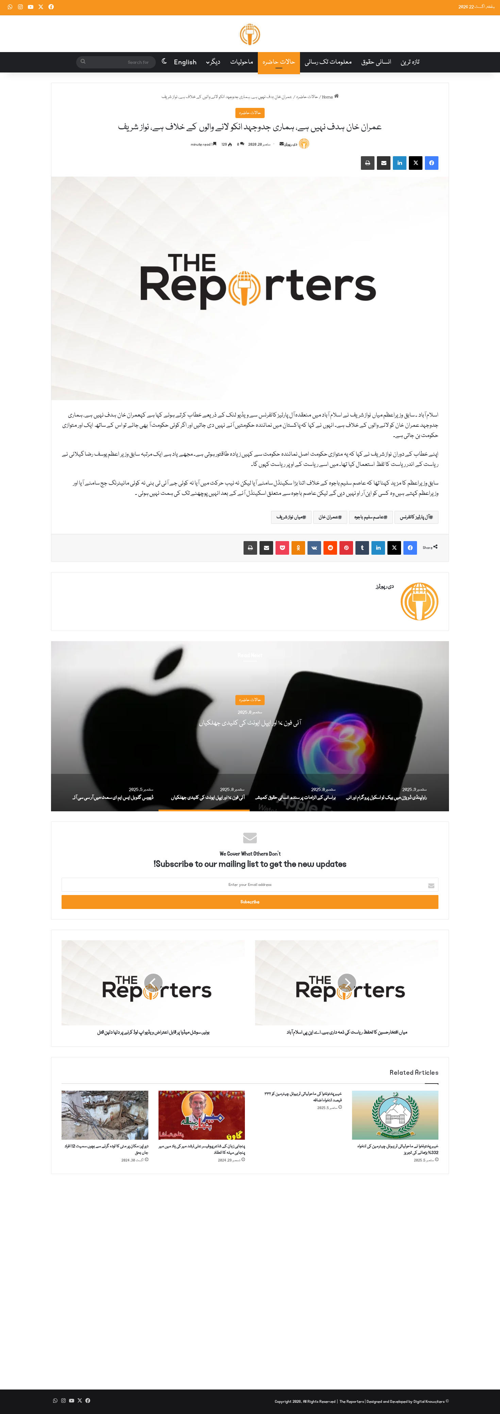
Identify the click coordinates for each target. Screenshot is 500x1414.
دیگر (215, 62)
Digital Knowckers (429, 1401)
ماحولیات (241, 62)
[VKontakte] (314, 548)
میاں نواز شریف (289, 517)
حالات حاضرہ (279, 62)
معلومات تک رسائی (328, 62)
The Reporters (352, 1401)
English (185, 62)
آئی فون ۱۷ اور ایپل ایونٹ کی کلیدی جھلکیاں (250, 723)
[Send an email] (282, 144)
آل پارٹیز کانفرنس (414, 517)
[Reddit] (330, 548)
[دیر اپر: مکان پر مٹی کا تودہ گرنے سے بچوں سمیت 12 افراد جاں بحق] (105, 1115)
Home (328, 97)
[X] (415, 163)
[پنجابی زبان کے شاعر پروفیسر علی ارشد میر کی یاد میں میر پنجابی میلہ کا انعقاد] (202, 1115)
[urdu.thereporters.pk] (250, 33)
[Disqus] (250, 1277)
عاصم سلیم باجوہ (369, 517)
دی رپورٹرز (290, 144)
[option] (250, 726)
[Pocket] (282, 548)
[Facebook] (431, 163)
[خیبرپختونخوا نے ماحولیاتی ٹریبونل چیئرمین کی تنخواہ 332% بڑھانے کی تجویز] (395, 1115)
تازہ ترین (410, 62)
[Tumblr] (362, 548)
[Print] (367, 163)
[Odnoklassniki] (298, 548)
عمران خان (328, 517)
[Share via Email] (383, 163)
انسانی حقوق (376, 62)
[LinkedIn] (399, 163)
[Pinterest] (346, 548)
